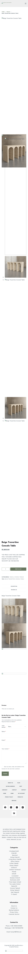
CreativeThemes (13, 947)
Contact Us (14, 908)
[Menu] (25, 3)
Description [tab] (14, 586)
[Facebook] (5, 807)
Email (4, 740)
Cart (20, 786)
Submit (5, 773)
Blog (19, 782)
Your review (5, 749)
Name (4, 731)
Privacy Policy (9, 797)
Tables (11, 577)
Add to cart (18, 569)
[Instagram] (17, 807)
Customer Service (14, 914)
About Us (10, 782)
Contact (14, 789)
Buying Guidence (10, 786)
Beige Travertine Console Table (14, 579)
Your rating (4, 726)
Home (4, 793)
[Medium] (14, 813)
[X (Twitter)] (11, 807)
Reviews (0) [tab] (14, 589)
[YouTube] (22, 807)
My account (21, 793)
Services (14, 800)
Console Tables (19, 577)
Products (20, 797)
